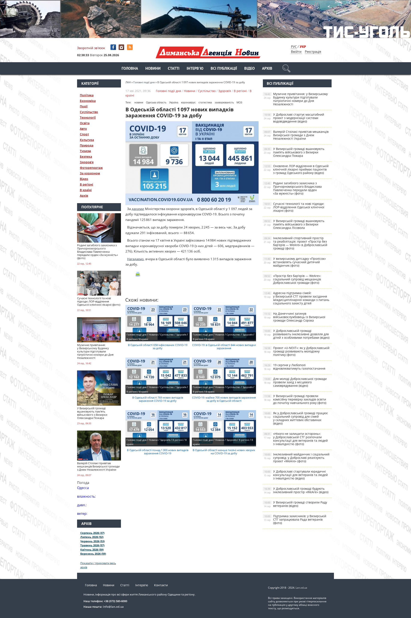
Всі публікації (224, 68)
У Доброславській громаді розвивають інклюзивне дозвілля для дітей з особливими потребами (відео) (296, 334)
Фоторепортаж (91, 168)
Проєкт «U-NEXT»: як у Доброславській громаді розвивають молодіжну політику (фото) (296, 351)
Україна (173, 102)
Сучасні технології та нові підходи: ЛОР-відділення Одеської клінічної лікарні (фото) (294, 207)
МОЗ (239, 102)
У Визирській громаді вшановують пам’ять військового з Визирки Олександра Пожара (294, 152)
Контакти (161, 585)
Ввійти (296, 51)
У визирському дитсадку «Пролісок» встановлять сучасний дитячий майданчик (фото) (295, 262)
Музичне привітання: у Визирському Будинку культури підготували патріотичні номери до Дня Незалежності (296, 99)
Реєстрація (313, 51)
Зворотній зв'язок (91, 48)
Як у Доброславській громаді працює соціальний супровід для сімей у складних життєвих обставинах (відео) (296, 418)
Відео (249, 68)
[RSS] (130, 47)
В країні (86, 190)
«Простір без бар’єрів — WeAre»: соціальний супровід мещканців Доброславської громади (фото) (292, 279)
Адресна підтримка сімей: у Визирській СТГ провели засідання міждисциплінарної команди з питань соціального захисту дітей (296, 298)
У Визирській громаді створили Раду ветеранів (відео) (295, 504)
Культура (87, 140)
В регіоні (86, 184)
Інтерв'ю (195, 68)
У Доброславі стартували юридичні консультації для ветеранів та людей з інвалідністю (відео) (296, 474)
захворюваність (224, 102)
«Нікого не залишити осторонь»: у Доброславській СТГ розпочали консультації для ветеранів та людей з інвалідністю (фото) (296, 439)
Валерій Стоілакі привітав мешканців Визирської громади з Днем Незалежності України (296, 135)
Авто (83, 129)
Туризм (85, 151)
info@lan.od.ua (113, 607)
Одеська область (156, 102)
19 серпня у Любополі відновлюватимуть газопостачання (294, 366)
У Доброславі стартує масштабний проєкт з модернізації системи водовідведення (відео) (294, 117)
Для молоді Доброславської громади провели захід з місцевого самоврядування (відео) (295, 382)
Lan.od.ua (301, 587)
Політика (87, 95)
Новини (153, 68)
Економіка (88, 101)
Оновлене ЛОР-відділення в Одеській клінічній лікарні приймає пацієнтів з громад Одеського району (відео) (296, 169)
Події (84, 106)
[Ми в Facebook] (113, 47)
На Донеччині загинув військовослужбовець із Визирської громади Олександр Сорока (294, 316)
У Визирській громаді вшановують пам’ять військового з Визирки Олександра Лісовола (294, 224)
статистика (205, 102)
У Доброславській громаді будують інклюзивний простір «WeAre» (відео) (296, 490)
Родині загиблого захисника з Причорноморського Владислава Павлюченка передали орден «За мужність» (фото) (293, 188)
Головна (130, 68)
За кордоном (90, 173)
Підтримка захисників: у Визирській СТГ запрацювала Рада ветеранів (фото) (295, 519)
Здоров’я (87, 162)
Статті (173, 68)
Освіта (84, 123)
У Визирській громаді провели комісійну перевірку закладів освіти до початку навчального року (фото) (295, 399)
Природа (86, 145)
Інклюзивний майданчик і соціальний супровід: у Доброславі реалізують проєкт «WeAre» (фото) (296, 457)
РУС (294, 46)
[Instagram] (122, 47)
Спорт (84, 134)
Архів (267, 68)
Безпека (86, 156)
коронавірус (188, 102)
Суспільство (89, 112)
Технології (88, 117)
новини (138, 102)
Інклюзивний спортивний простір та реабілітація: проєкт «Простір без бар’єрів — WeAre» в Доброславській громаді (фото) (295, 243)
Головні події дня (168, 91)
